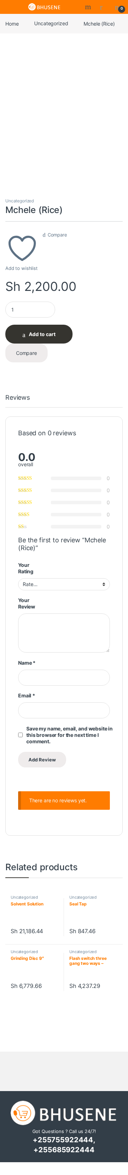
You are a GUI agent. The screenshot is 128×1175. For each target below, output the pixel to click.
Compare (57, 235)
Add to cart (42, 334)
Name (27, 663)
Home (11, 23)
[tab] (17, 400)
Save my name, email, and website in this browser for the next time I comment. (69, 734)
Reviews (17, 397)
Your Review (26, 603)
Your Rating (25, 568)
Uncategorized (51, 23)
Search (89, 7)
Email (26, 695)
